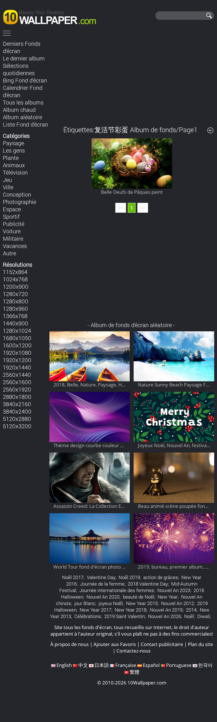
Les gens (14, 150)
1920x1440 (17, 367)
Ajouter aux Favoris (115, 644)
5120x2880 (17, 418)
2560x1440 (17, 374)
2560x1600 (17, 382)
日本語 (101, 665)
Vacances (15, 245)
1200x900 (16, 286)
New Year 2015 (142, 603)
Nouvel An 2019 (166, 609)
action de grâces (160, 577)
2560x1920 (17, 389)
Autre (9, 253)
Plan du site (200, 644)
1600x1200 (17, 345)
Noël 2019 (129, 577)
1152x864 (15, 271)
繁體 (134, 672)
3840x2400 (17, 411)
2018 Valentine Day (148, 583)
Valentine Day (101, 577)
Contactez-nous (133, 650)
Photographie (19, 201)
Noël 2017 (72, 577)
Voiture (12, 231)
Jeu (7, 179)
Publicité (13, 223)
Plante (11, 157)
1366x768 (15, 315)
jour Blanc (84, 603)
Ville (8, 187)
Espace (12, 209)
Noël (189, 616)
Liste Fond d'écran (25, 124)
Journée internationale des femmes (116, 590)
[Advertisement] (131, 78)
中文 (83, 665)
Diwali (203, 616)
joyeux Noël (111, 603)
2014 (191, 609)
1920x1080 (17, 352)
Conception (17, 194)
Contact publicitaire (162, 644)
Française (125, 665)
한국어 (205, 665)
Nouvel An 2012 (177, 603)
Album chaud (19, 109)
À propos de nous (69, 644)
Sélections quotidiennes (19, 69)
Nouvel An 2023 (173, 590)
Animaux (14, 165)
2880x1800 (17, 396)
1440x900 (15, 323)
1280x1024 (17, 330)
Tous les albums (23, 102)
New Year (168, 596)
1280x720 (15, 293)
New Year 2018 (130, 609)
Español (151, 665)
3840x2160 (17, 404)
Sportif (11, 216)
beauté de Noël (138, 596)
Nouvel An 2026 (164, 616)
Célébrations (87, 616)
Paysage (13, 143)
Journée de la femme (102, 583)
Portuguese (179, 665)
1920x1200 (17, 360)
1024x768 (15, 279)
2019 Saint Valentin (124, 616)
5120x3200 (17, 426)
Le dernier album (24, 58)
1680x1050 (17, 338)
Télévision (15, 172)
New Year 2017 (95, 609)
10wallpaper (52, 16)
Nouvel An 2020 (103, 596)
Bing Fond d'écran (25, 80)
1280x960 (15, 308)
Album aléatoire (22, 117)
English (64, 665)
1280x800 (15, 301)
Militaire (13, 238)
